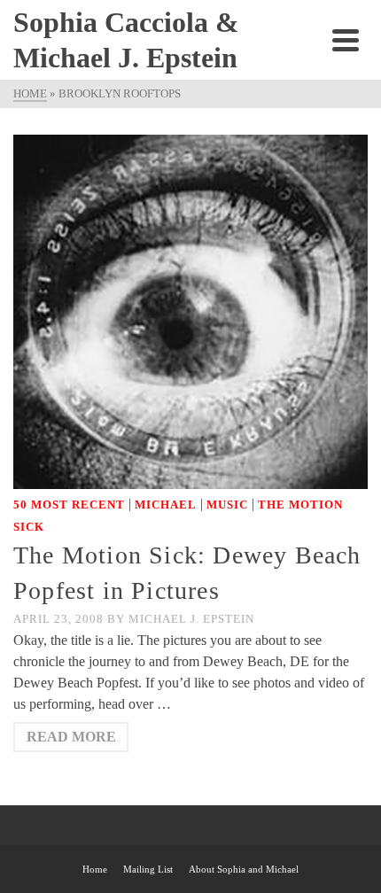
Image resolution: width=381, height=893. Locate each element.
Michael (166, 504)
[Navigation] (345, 40)
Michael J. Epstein (191, 618)
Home (94, 869)
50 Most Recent (69, 504)
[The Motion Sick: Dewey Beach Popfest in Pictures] (190, 310)
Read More (71, 736)
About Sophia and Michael (244, 869)
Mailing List (148, 869)
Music (227, 504)
